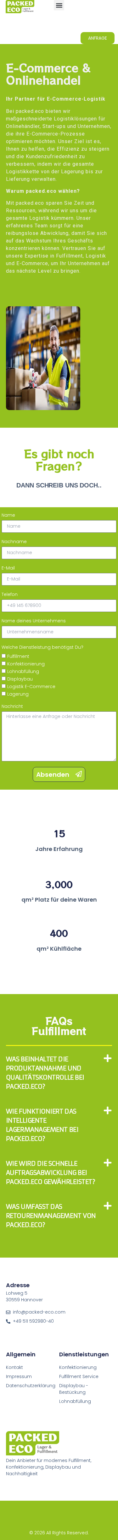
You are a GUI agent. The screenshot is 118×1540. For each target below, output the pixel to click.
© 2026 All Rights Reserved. (59, 1533)
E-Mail (8, 568)
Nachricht (12, 706)
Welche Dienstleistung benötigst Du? (42, 647)
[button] (59, 5)
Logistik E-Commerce (31, 686)
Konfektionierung (26, 664)
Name (8, 515)
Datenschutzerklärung (30, 1385)
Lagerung (18, 694)
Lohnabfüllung (23, 671)
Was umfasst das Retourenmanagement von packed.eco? (51, 1216)
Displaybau (20, 679)
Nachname (14, 541)
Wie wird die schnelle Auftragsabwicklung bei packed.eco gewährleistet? (50, 1172)
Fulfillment (18, 656)
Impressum (19, 1376)
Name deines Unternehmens (34, 621)
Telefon (10, 594)
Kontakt (14, 1367)
